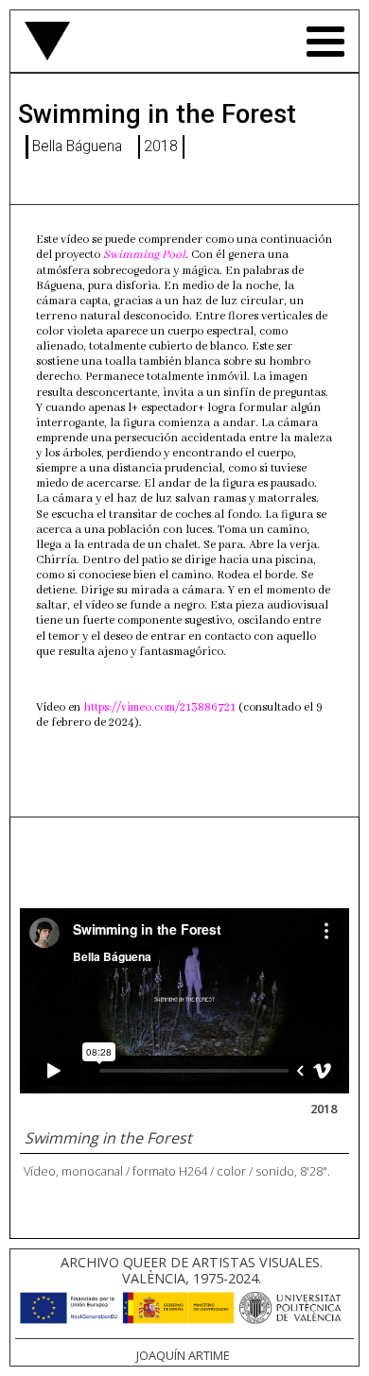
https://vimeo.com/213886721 (159, 707)
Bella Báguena (77, 146)
